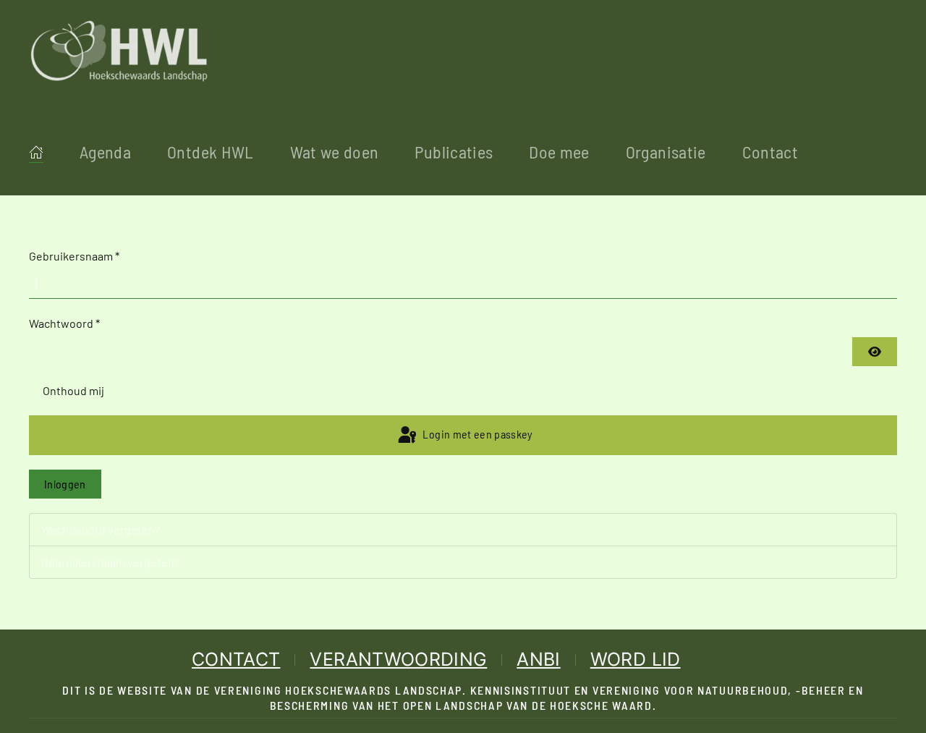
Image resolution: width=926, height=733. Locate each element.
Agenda (105, 151)
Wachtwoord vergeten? (100, 529)
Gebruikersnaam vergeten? (110, 562)
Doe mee (559, 151)
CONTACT (236, 659)
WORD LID (635, 659)
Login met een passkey (476, 434)
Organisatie (666, 151)
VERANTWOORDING (398, 659)
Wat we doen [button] (334, 151)
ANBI (538, 659)
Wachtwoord (64, 323)
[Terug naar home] (119, 50)
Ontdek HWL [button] (210, 151)
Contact (770, 151)
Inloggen (65, 484)
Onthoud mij (73, 390)
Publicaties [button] (454, 151)
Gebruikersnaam (74, 256)
